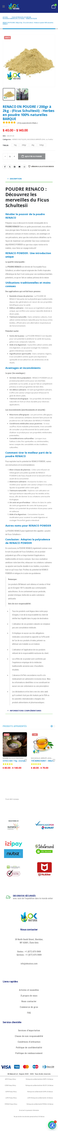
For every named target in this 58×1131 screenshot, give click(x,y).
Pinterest (15, 166)
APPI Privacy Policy (10, 1079)
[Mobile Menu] (4, 6)
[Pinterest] (31, 969)
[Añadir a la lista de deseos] (26, 760)
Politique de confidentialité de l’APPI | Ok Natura (39, 1079)
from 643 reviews (12, 799)
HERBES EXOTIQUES (19, 139)
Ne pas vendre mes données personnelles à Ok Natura (29, 1116)
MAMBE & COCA (9, 758)
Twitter (10, 166)
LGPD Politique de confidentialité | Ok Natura (40, 1098)
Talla (5, 145)
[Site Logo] (13, 6)
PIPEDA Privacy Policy (11, 1104)
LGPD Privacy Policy (11, 1098)
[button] (6, 61)
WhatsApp (24, 166)
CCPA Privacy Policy (10, 1085)
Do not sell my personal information (29, 1110)
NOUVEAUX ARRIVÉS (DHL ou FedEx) (40, 139)
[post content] (15, 744)
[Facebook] (19, 969)
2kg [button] (32, 145)
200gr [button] (24, 145)
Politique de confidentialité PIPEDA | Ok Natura (40, 1104)
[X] (25, 969)
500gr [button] (41, 145)
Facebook (5, 166)
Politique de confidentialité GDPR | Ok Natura (40, 1091)
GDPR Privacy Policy (11, 1091)
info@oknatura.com (29, 963)
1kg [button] (15, 145)
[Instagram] (37, 969)
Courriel (19, 166)
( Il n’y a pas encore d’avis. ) (27, 123)
